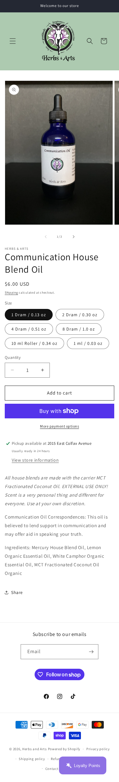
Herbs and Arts (34, 749)
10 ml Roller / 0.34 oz (34, 343)
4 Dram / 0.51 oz (28, 329)
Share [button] (17, 592)
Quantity (13, 357)
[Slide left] (46, 237)
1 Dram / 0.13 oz (28, 315)
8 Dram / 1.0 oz (79, 329)
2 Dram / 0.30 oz (79, 315)
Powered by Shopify (64, 749)
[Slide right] (74, 237)
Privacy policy (98, 749)
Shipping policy (32, 759)
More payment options (59, 426)
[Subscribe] (91, 651)
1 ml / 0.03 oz (88, 343)
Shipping (11, 292)
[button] (13, 41)
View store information (35, 460)
